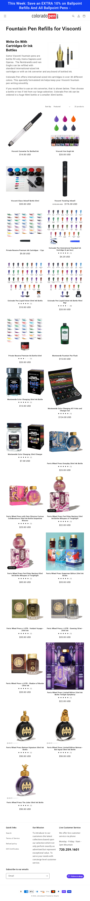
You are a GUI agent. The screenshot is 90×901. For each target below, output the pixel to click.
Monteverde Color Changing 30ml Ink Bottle (25, 399)
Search (9, 833)
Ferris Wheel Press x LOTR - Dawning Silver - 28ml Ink (65, 629)
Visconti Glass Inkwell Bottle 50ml (25, 201)
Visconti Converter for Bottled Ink (25, 151)
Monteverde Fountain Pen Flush (65, 356)
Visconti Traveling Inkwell (65, 201)
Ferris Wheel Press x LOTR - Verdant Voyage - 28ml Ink (25, 629)
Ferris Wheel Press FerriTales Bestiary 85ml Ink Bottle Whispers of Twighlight (25, 574)
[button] (5, 16)
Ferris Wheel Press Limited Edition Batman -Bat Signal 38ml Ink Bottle (65, 749)
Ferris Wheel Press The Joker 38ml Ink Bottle (25, 802)
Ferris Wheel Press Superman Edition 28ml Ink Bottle (65, 574)
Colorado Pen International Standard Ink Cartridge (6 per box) (65, 249)
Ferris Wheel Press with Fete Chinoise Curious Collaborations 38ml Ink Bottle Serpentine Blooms (25, 518)
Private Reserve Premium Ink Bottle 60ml (25, 356)
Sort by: (48, 107)
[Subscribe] (46, 876)
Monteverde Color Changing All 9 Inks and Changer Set (65, 410)
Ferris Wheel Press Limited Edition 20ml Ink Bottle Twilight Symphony (65, 694)
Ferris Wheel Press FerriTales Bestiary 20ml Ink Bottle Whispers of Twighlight (65, 517)
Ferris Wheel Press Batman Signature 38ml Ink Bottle (25, 749)
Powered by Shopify (52, 896)
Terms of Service (13, 838)
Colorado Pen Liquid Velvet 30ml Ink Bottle (25, 301)
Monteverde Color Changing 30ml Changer (25, 454)
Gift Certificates (12, 849)
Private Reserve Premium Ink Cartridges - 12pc (25, 250)
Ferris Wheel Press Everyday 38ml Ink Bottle (65, 463)
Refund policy (11, 844)
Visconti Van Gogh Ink (65, 151)
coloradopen (41, 896)
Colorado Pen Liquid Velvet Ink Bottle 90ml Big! (65, 302)
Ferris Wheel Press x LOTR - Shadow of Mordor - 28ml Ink (25, 684)
